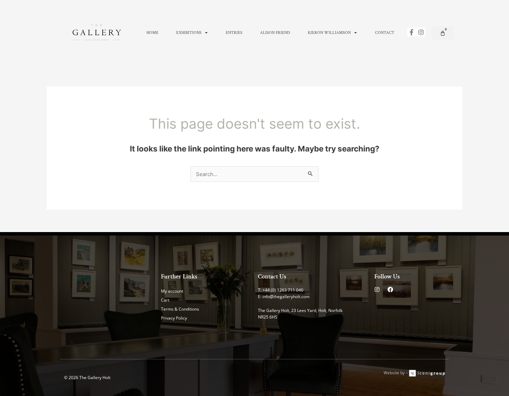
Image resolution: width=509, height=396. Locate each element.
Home (152, 32)
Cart (165, 300)
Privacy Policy (174, 318)
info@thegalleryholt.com (286, 297)
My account (172, 291)
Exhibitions (189, 32)
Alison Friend (275, 32)
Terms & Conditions (180, 309)
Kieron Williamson (329, 32)
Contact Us (272, 276)
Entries (234, 32)
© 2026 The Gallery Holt (87, 377)
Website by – (396, 373)
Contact (384, 32)
